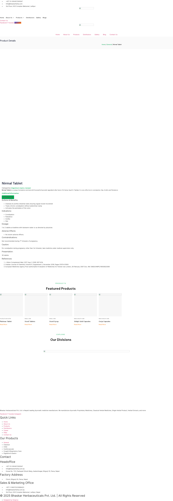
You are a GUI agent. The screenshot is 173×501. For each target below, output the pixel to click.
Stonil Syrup (54, 321)
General (109, 44)
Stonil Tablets (30, 321)
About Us (9, 18)
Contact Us (113, 34)
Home (2, 18)
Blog (104, 34)
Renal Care (28, 318)
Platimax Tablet (6, 321)
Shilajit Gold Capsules (82, 321)
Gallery (38, 18)
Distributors (30, 18)
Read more (3, 324)
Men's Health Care (79, 318)
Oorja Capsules (104, 321)
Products (19, 18)
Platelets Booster (5, 318)
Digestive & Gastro (18, 188)
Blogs (44, 18)
